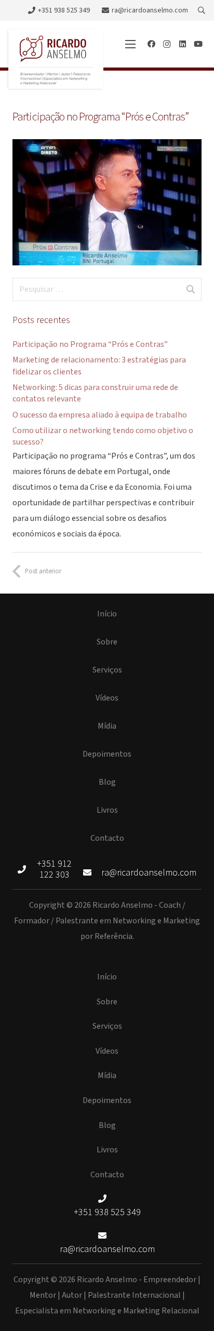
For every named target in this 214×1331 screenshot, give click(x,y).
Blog (107, 782)
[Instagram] (167, 44)
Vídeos (107, 698)
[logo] (55, 59)
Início (107, 614)
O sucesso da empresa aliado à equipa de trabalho (99, 415)
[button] (201, 10)
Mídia (107, 726)
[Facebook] (151, 44)
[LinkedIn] (182, 44)
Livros (107, 810)
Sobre (107, 642)
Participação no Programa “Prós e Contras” (90, 344)
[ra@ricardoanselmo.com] (92, 873)
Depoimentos (107, 754)
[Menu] (130, 44)
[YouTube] (198, 44)
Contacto (107, 838)
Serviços (107, 670)
